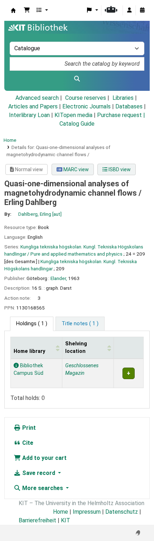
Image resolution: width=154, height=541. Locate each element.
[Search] (77, 79)
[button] (27, 10)
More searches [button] (42, 488)
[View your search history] (142, 10)
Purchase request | (121, 115)
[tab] (80, 324)
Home (10, 140)
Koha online (13, 10)
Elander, (58, 278)
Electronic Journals (86, 106)
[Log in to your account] (129, 10)
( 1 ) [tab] (31, 324)
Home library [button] (29, 351)
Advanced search (37, 97)
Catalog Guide (77, 123)
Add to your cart (44, 457)
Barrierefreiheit (37, 520)
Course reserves (85, 97)
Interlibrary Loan (29, 115)
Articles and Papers (33, 106)
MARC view (75, 169)
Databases (129, 106)
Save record (39, 473)
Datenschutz (121, 511)
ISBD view (119, 169)
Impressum (87, 511)
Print (28, 427)
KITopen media (73, 115)
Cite (27, 442)
